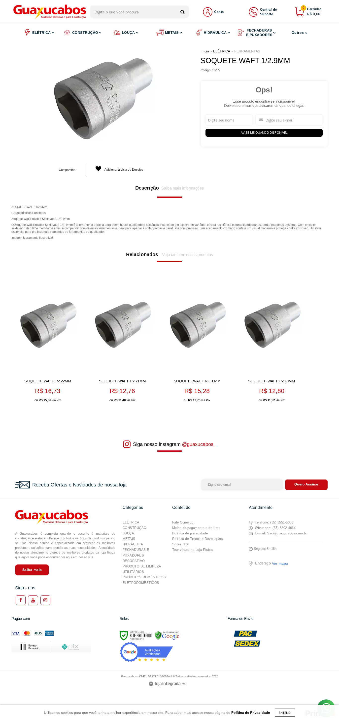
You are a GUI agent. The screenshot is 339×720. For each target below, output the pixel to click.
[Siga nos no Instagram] (45, 600)
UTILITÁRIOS (133, 572)
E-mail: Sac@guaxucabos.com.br (280, 533)
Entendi (285, 712)
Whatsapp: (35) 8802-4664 (275, 528)
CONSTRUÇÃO (134, 528)
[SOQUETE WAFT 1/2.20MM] (197, 343)
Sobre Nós (180, 544)
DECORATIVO (134, 561)
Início (205, 51)
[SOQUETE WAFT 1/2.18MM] (271, 343)
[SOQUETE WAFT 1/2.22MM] (47, 343)
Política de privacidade (190, 533)
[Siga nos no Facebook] (21, 600)
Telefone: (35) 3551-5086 (274, 522)
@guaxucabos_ (199, 444)
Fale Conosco (183, 522)
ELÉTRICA (221, 51)
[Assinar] (306, 485)
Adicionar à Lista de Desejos (123, 169)
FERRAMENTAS (247, 51)
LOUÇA (128, 533)
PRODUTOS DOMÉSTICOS (144, 577)
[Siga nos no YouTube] (33, 600)
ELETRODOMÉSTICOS (141, 583)
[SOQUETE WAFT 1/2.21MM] (122, 343)
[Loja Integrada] (167, 684)
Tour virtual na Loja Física (192, 550)
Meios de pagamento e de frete (196, 528)
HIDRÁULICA (133, 544)
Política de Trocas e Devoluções (197, 539)
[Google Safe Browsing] (167, 635)
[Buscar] (182, 11)
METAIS (129, 539)
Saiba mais (32, 570)
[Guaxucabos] (49, 11)
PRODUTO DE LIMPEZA (142, 566)
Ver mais (55, 396)
